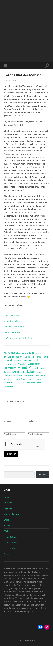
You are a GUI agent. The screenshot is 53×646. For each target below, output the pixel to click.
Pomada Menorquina (14, 327)
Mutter (37, 376)
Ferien (38, 357)
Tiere (22, 382)
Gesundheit (22, 364)
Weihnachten (9, 386)
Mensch (19, 376)
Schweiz (24, 379)
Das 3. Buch (11, 548)
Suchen (42, 475)
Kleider (42, 368)
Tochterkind (30, 383)
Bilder (18, 353)
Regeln (10, 379)
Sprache (38, 379)
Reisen (7, 525)
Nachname (32, 421)
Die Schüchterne (12, 332)
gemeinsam (10, 364)
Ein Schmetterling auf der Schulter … (21, 338)
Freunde (8, 360)
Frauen (45, 357)
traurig (38, 383)
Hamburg (10, 367)
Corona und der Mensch (23, 75)
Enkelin (38, 353)
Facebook (17, 357)
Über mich (9, 503)
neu (5, 379)
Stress (16, 383)
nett (43, 376)
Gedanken (27, 360)
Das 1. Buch (11, 537)
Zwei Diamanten (11, 315)
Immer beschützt (12, 321)
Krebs (16, 371)
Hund (22, 367)
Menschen (29, 375)
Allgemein (8, 508)
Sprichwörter (8, 383)
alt (5, 353)
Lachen (23, 372)
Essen (7, 356)
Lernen (39, 372)
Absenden (11, 454)
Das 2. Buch (11, 543)
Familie (28, 356)
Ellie (31, 352)
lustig (13, 376)
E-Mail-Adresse (10, 434)
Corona (24, 353)
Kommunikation (11, 514)
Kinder (33, 368)
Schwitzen (31, 379)
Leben (31, 371)
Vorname (7, 421)
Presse (7, 554)
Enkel (6, 520)
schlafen (17, 379)
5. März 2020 (10, 80)
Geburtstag (18, 360)
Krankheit (7, 372)
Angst (11, 352)
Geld (35, 360)
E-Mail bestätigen (35, 434)
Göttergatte (36, 364)
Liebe (7, 375)
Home (6, 497)
